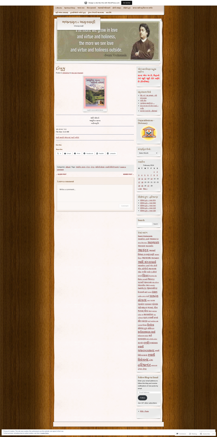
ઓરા (139, 272)
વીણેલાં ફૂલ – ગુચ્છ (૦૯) (148, 205)
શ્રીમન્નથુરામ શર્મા (146, 332)
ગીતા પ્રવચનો (91, 8)
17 (139, 182)
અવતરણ (141, 246)
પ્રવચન (148, 304)
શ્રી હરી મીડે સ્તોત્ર (151, 339)
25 (142, 186)
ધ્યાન (154, 291)
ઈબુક (88, 167)
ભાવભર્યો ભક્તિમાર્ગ (104, 8)
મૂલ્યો (156, 317)
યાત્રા (144, 321)
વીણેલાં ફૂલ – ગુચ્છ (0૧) (148, 200)
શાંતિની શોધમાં (99, 167)
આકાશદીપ (149, 246)
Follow (142, 398)
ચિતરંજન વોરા (153, 276)
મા (142, 314)
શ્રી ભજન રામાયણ (62, 12)
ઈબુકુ (92, 167)
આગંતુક (143, 250)
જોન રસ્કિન (155, 282)
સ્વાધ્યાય (154, 343)
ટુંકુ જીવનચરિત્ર (150, 288)
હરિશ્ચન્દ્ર (144, 365)
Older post (61, 174)
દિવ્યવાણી (141, 292)
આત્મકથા (146, 257)
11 (142, 179)
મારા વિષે (108, 12)
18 (142, 182)
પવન (148, 300)
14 (151, 179)
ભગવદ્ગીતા (143, 311)
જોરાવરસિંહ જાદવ (144, 285)
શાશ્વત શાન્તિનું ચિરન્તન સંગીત (143, 8)
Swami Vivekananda (145, 236)
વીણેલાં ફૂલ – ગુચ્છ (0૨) (148, 203)
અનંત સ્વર (80, 8)
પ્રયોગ (141, 304)
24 (139, 186)
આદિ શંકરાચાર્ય (147, 261)
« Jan (140, 189)
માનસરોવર (148, 314)
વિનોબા (150, 324)
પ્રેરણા (155, 304)
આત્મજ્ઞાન (155, 258)
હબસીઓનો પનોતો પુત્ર (78, 12)
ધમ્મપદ (150, 292)
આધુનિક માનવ (80, 167)
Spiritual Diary (69, 8)
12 (145, 179)
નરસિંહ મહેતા (142, 296)
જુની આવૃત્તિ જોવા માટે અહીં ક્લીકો (67, 137)
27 (148, 186)
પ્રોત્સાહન (142, 307)
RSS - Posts (144, 411)
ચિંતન (145, 275)
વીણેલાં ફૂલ (127, 8)
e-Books (59, 8)
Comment (124, 206)
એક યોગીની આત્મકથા (147, 268)
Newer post (128, 174)
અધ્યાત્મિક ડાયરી (143, 239)
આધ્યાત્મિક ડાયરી (144, 265)
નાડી (147, 296)
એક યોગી (153, 265)
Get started (126, 3)
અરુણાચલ (153, 242)
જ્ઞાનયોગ (152, 285)
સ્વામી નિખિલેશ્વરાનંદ (112, 167)
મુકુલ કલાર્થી (148, 317)
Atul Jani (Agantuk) (77, 73)
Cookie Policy (44, 433)
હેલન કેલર (142, 369)
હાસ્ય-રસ (154, 365)
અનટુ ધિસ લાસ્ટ (142, 243)
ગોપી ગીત (143, 100)
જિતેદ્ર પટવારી (142, 279)
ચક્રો (140, 276)
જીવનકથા (148, 282)
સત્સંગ (141, 343)
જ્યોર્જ (140, 288)
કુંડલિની (154, 272)
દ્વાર (146, 292)
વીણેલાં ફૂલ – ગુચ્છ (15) (148, 211)
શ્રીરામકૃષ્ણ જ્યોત (143, 336)
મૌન (140, 321)
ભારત (150, 311)
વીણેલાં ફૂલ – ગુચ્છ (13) (148, 208)
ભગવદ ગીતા (153, 307)
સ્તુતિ (147, 342)
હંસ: (151, 360)
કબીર (144, 272)
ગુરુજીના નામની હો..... (147, 103)
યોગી (149, 321)
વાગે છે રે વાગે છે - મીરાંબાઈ (148, 111)
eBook (68, 167)
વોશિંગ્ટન (151, 328)
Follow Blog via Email (148, 377)
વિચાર (145, 325)
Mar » (145, 189)
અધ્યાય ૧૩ (154, 239)
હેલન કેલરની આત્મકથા (96, 12)
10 (139, 179)
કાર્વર (149, 272)
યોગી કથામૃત (116, 8)
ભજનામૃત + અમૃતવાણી (78, 22)
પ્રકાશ (152, 300)
